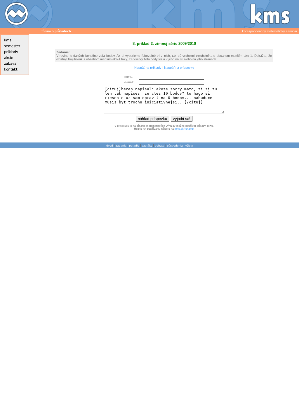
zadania (121, 145)
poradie (134, 145)
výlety (189, 145)
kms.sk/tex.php (184, 128)
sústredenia (175, 145)
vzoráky (147, 145)
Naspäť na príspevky (179, 67)
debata (159, 145)
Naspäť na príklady (147, 67)
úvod (109, 145)
